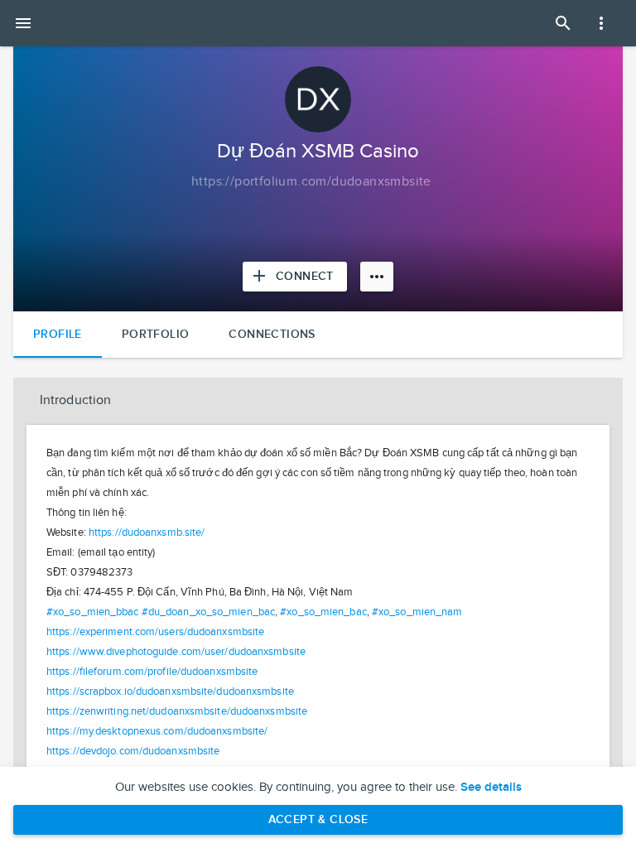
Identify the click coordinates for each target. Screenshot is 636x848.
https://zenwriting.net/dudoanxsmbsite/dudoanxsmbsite (176, 711)
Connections (272, 334)
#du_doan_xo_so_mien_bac (208, 612)
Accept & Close (318, 819)
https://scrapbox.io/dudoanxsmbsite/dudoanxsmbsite (170, 691)
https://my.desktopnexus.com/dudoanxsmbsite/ (156, 731)
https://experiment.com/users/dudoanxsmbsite (155, 631)
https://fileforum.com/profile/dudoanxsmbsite (152, 671)
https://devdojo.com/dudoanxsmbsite (132, 751)
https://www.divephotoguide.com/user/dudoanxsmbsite (176, 651)
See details (491, 787)
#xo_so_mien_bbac (92, 612)
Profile (57, 334)
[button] (318, 401)
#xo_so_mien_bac (323, 612)
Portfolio (156, 334)
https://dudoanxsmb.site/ (147, 532)
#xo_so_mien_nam (417, 612)
